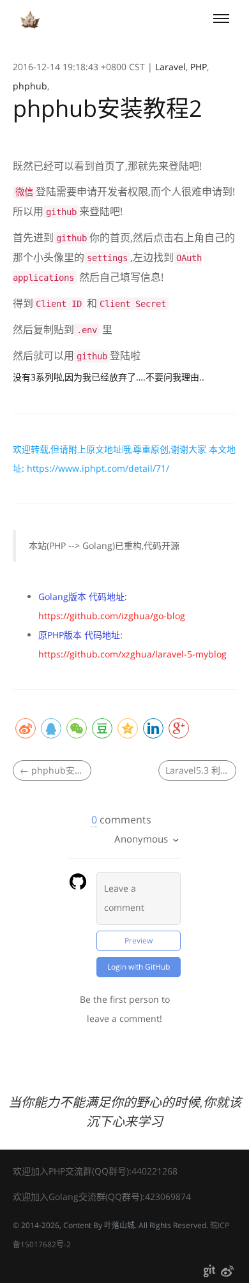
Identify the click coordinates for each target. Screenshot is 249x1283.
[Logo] (30, 20)
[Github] (209, 1273)
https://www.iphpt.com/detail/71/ (98, 468)
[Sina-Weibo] (227, 1273)
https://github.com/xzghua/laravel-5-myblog (132, 654)
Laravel (170, 67)
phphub (30, 86)
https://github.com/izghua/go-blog (111, 616)
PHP (198, 67)
